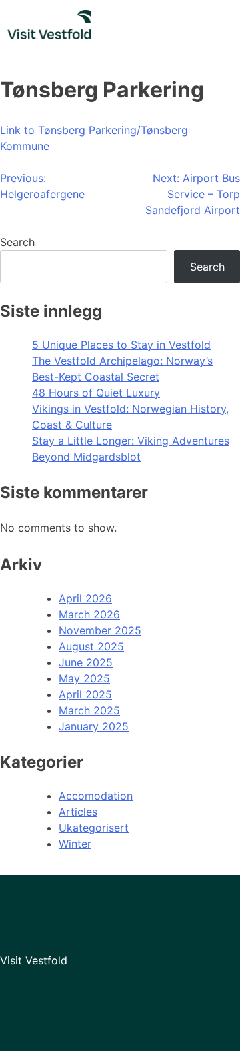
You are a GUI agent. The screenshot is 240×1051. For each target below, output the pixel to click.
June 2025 (86, 662)
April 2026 (85, 598)
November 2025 (100, 630)
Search (17, 242)
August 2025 (91, 646)
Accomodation (96, 795)
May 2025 (84, 678)
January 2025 (94, 726)
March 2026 (89, 614)
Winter (75, 843)
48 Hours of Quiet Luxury (96, 392)
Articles (78, 811)
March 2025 (89, 710)
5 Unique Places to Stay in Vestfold (121, 344)
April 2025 (85, 694)
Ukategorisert (94, 827)
